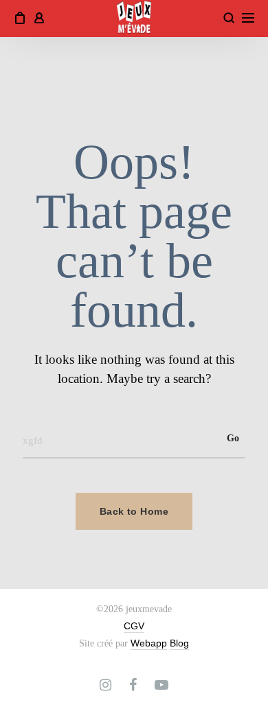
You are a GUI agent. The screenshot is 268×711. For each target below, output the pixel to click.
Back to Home (134, 511)
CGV (134, 625)
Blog (179, 643)
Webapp (149, 643)
